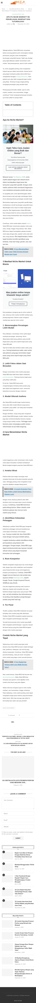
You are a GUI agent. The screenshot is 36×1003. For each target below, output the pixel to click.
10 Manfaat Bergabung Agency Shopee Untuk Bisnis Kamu (24, 960)
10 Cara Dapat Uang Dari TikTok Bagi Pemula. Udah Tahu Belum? (23, 891)
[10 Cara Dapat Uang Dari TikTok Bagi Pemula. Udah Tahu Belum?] (7, 892)
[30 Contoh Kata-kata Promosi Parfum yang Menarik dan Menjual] (18, 767)
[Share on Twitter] (24, 715)
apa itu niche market (9, 708)
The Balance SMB (19, 177)
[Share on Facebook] (22, 715)
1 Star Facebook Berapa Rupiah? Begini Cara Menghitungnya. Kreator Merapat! (22, 879)
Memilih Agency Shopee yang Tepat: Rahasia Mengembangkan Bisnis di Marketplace (24, 972)
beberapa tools (18, 578)
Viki (14, 24)
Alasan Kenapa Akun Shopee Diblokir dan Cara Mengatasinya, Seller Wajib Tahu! (24, 947)
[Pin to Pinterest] (26, 715)
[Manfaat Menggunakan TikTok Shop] (7, 867)
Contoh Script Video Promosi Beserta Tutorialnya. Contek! (24, 934)
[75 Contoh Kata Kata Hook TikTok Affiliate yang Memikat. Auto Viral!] (7, 904)
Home (3, 9)
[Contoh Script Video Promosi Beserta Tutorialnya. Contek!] (7, 935)
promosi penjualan (8, 377)
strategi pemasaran (22, 76)
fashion (28, 223)
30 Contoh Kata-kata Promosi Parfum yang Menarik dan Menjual (24, 923)
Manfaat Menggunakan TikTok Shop (24, 865)
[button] (30, 105)
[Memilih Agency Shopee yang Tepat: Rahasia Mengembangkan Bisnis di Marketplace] (7, 972)
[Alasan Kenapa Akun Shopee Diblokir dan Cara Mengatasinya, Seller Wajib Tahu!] (7, 947)
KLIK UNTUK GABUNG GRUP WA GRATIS (18, 167)
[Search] (34, 3)
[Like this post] (20, 715)
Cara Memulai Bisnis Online (16, 9)
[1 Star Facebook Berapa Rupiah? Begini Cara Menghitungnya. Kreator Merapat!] (7, 878)
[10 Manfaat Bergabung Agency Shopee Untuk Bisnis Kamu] (7, 960)
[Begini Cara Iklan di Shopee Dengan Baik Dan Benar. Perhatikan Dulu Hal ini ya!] (7, 855)
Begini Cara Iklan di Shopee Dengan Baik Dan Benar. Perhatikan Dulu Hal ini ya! (24, 855)
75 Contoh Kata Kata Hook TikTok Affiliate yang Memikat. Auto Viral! (24, 903)
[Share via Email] (28, 715)
